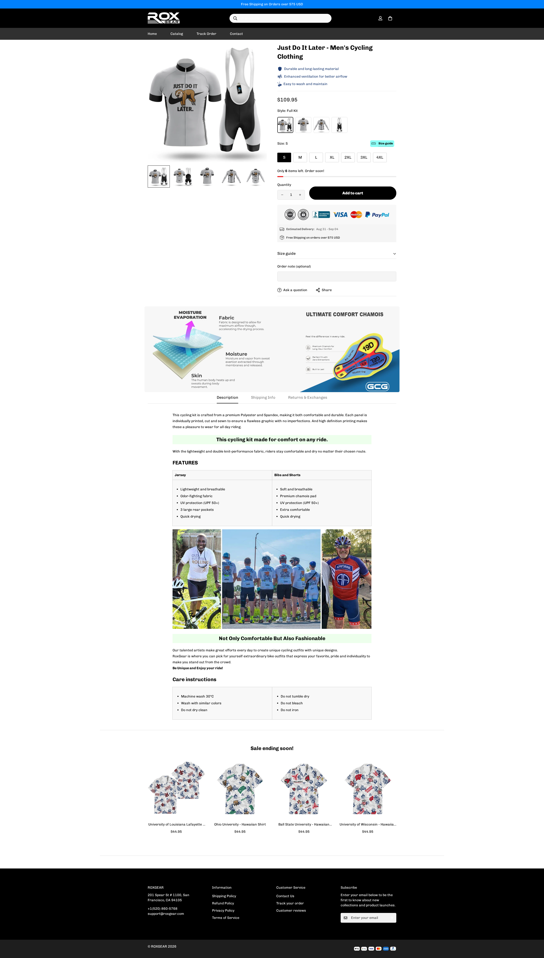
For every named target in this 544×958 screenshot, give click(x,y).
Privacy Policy (223, 910)
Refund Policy (223, 903)
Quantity (284, 185)
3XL (363, 157)
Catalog (176, 34)
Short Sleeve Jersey (303, 125)
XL (332, 157)
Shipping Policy (224, 896)
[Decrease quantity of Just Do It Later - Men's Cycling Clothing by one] (282, 194)
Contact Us (285, 896)
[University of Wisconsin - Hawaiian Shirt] (368, 789)
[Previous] (132, 789)
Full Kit (285, 125)
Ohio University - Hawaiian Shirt (240, 824)
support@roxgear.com (166, 914)
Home (152, 34)
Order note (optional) (294, 266)
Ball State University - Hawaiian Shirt (303, 824)
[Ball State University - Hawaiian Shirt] (304, 789)
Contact (236, 34)
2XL (347, 157)
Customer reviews (291, 910)
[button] (390, 18)
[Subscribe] (391, 918)
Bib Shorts (339, 125)
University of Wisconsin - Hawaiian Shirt (368, 824)
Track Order (206, 34)
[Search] (235, 18)
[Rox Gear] (164, 18)
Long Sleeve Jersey (321, 125)
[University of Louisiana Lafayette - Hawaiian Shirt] (176, 789)
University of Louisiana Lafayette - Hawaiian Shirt (176, 824)
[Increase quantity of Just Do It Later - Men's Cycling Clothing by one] (300, 194)
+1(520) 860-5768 (162, 909)
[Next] (411, 789)
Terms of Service (225, 918)
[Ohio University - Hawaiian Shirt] (240, 789)
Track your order (290, 903)
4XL (379, 157)
